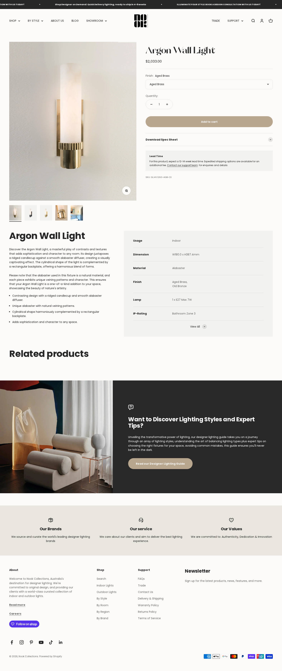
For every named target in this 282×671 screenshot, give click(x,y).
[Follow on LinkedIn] (60, 642)
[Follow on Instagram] (21, 642)
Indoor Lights (105, 585)
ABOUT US (57, 21)
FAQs (141, 579)
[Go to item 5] (77, 213)
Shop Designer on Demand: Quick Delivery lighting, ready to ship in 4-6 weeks (82, 4)
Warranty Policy (148, 605)
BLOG (75, 21)
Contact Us (145, 592)
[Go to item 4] (61, 213)
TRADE (216, 21)
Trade (142, 585)
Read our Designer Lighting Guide (160, 464)
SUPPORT (233, 21)
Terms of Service (149, 618)
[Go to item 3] (46, 213)
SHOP (12, 21)
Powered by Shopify (50, 656)
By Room (102, 605)
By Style (102, 598)
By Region (103, 612)
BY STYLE (33, 21)
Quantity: (152, 96)
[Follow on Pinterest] (31, 642)
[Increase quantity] (167, 104)
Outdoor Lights (106, 592)
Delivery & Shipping (150, 598)
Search (101, 579)
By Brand (102, 618)
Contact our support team (182, 165)
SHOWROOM (94, 21)
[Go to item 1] (15, 213)
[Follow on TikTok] (51, 642)
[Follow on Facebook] (11, 642)
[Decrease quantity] (151, 104)
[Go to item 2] (31, 213)
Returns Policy (147, 612)
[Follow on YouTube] (41, 642)
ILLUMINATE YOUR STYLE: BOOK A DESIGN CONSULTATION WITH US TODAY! (201, 4)
